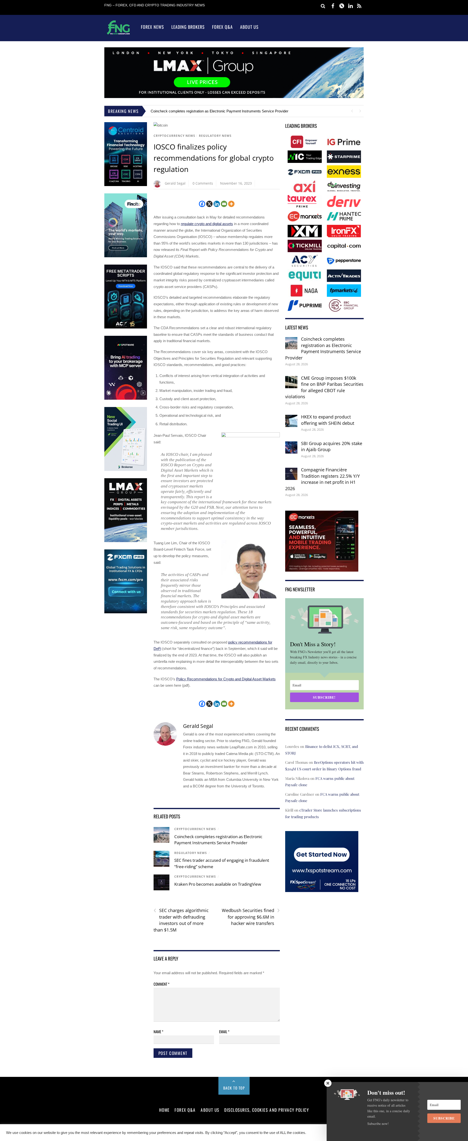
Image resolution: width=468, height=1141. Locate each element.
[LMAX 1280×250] (234, 97)
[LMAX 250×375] (125, 541)
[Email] (224, 204)
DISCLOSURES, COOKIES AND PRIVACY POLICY (266, 1110)
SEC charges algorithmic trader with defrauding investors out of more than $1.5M (181, 920)
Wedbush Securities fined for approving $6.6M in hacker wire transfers (251, 916)
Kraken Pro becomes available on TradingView (217, 884)
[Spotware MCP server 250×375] (125, 398)
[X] (209, 204)
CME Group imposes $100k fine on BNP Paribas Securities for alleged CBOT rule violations (324, 387)
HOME (164, 1110)
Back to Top (234, 1088)
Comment (161, 984)
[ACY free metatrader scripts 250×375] (125, 327)
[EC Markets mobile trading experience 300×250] (321, 568)
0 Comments (203, 183)
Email (224, 1031)
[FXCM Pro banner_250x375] (125, 612)
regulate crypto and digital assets (207, 224)
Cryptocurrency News (174, 136)
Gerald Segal (175, 183)
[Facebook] (202, 204)
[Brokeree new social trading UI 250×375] (125, 470)
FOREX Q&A (185, 1110)
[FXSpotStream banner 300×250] (321, 889)
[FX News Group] (118, 34)
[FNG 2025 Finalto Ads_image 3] (125, 256)
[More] (231, 204)
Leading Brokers (188, 27)
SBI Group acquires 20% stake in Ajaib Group (331, 446)
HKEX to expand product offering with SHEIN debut (327, 420)
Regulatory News (215, 136)
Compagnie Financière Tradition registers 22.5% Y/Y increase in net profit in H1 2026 (322, 479)
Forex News (152, 27)
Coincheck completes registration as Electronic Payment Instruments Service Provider (219, 111)
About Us (249, 27)
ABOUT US (210, 1110)
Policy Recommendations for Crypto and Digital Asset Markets (226, 679)
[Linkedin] (217, 204)
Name (158, 1031)
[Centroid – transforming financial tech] (125, 185)
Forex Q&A (222, 27)
